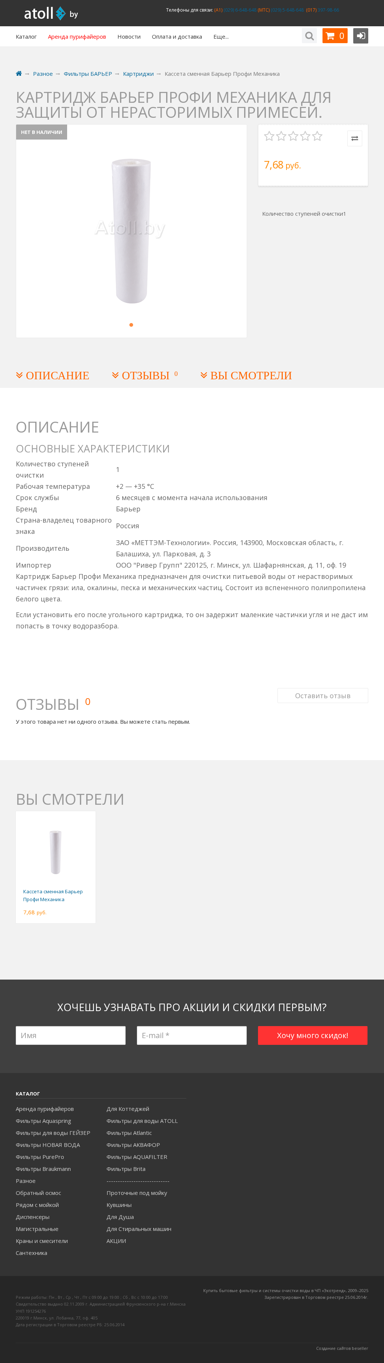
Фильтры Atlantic (129, 1132)
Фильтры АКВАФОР (133, 1144)
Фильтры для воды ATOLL (142, 1120)
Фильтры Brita (126, 1168)
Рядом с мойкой (37, 1204)
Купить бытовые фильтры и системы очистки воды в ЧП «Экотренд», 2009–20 (283, 1290)
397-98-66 (327, 10)
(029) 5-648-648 (287, 10)
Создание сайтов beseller (342, 1348)
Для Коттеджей (127, 1108)
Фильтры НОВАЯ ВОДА (48, 1144)
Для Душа (120, 1216)
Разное (26, 1180)
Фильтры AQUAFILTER (136, 1156)
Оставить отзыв (323, 695)
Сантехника (31, 1252)
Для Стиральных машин (138, 1228)
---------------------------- (138, 1180)
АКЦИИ (116, 1240)
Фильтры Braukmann (43, 1168)
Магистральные (37, 1228)
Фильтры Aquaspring (43, 1120)
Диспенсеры (33, 1216)
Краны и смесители (42, 1240)
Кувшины (119, 1204)
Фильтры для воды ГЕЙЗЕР (53, 1132)
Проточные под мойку (136, 1192)
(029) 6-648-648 (239, 10)
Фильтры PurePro (40, 1156)
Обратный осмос (38, 1192)
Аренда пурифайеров (45, 1108)
